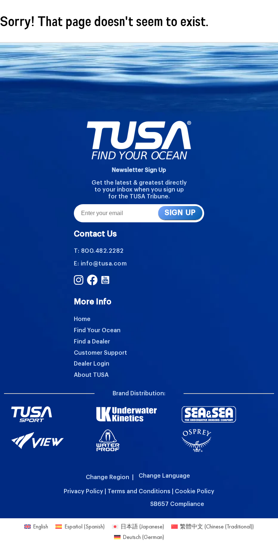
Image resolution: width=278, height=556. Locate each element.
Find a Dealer (92, 342)
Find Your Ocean (97, 330)
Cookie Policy (194, 491)
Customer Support (100, 353)
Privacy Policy (83, 491)
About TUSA (91, 375)
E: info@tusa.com (100, 264)
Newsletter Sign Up (139, 170)
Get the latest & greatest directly (139, 183)
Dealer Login (91, 364)
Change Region (107, 477)
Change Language (164, 476)
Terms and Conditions (139, 491)
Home (82, 319)
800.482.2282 (102, 251)
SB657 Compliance (177, 504)
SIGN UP (180, 213)
